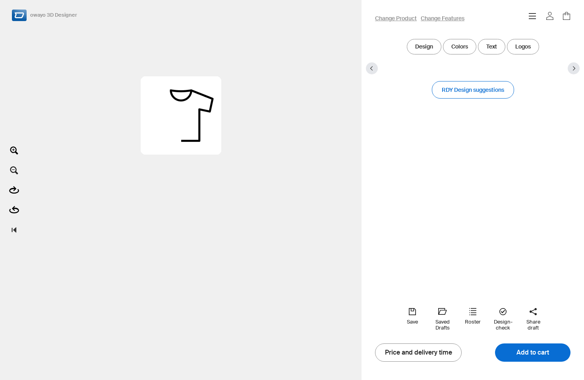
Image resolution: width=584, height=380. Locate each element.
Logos (523, 46)
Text (491, 46)
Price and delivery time (418, 353)
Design (424, 46)
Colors (459, 46)
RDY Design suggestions (473, 90)
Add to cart (532, 353)
